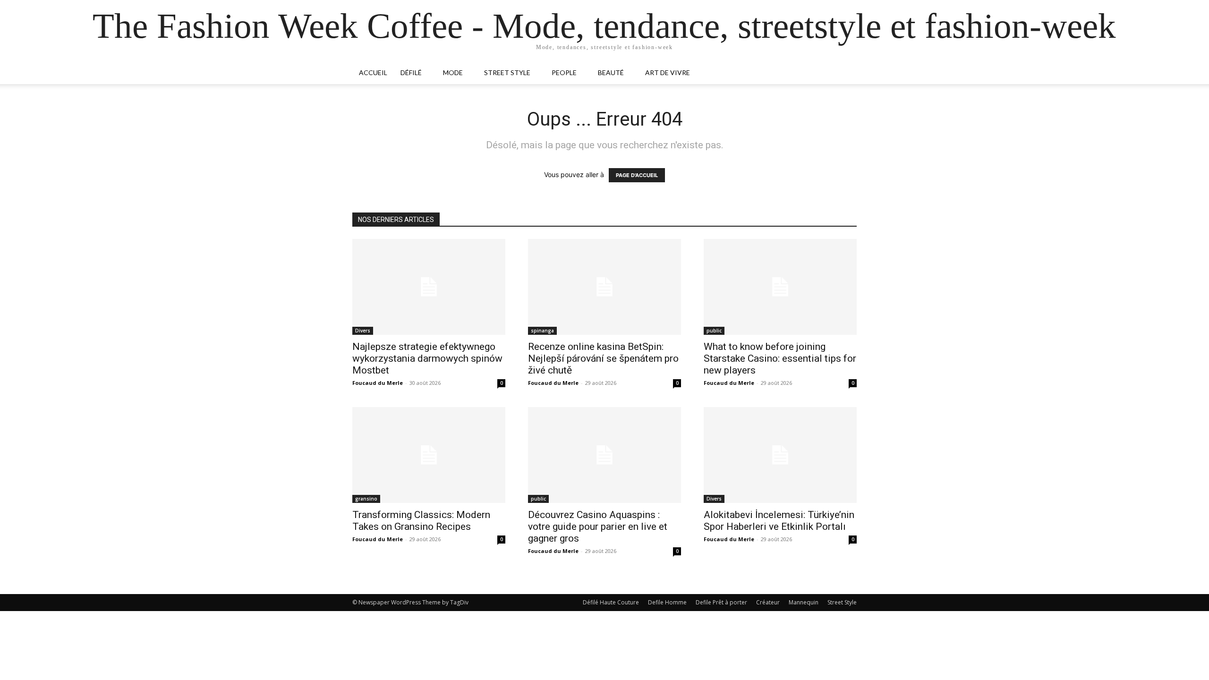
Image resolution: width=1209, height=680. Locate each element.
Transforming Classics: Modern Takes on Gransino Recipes (421, 520)
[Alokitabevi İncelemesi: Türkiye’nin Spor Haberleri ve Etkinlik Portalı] (780, 455)
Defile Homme (667, 602)
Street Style (507, 72)
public (714, 330)
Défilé (411, 72)
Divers (362, 330)
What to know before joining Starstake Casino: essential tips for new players (780, 358)
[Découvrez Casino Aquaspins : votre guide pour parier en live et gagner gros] (604, 455)
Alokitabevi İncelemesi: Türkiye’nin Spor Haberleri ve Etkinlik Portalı (779, 520)
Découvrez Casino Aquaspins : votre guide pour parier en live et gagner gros (597, 526)
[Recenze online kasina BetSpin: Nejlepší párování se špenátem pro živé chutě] (604, 287)
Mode (453, 72)
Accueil (373, 72)
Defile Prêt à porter (721, 602)
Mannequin (803, 602)
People (564, 72)
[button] (845, 73)
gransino (366, 498)
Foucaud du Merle (377, 382)
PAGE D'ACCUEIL (637, 175)
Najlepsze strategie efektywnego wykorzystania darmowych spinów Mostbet (427, 358)
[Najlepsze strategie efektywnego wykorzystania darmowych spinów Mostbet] (428, 287)
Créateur (768, 602)
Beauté (611, 72)
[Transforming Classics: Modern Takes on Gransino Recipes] (428, 455)
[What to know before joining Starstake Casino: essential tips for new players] (780, 287)
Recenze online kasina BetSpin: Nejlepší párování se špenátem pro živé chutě (603, 358)
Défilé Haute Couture (611, 602)
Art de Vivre (667, 72)
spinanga (542, 330)
